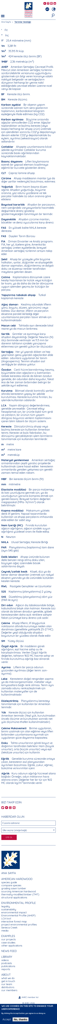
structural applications (14, 897)
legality (5, 906)
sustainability (8, 909)
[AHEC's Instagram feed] (48, 3)
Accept (7, 1019)
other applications (11, 945)
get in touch (8, 981)
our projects (8, 939)
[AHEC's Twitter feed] (2, 808)
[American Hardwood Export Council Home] (28, 9)
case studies (8, 942)
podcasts (6, 963)
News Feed (9, 951)
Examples (8, 936)
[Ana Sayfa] (10, 859)
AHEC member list (30, 997)
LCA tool (6, 918)
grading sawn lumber (13, 888)
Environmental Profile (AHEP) (18, 915)
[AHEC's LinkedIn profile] (54, 3)
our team (6, 984)
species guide (9, 882)
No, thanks (20, 1019)
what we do (8, 978)
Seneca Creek (9, 927)
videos (5, 960)
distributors (7, 987)
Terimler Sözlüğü (22, 22)
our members (9, 990)
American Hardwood (16, 879)
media (4, 930)
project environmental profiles (19, 924)
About (6, 974)
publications (8, 966)
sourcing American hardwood (18, 891)
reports (5, 969)
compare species (11, 885)
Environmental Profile (18, 903)
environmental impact (14, 912)
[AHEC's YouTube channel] (44, 3)
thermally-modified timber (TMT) (20, 894)
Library (6, 956)
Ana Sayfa (6, 22)
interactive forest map (14, 921)
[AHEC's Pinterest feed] (51, 3)
